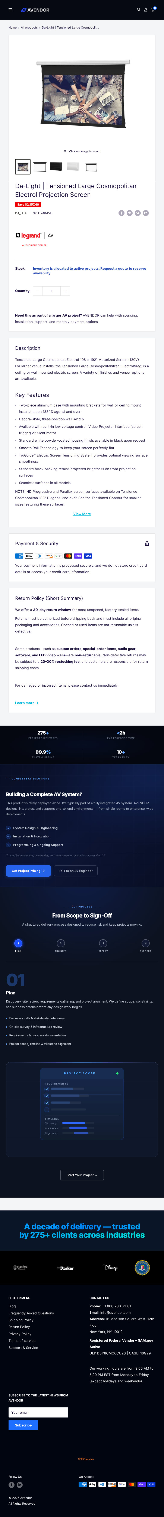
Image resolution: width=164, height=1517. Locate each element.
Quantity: (23, 291)
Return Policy (19, 1327)
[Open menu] (10, 9)
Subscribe (23, 1425)
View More (82, 514)
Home (13, 27)
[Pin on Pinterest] (130, 213)
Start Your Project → (82, 1175)
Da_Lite (21, 213)
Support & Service (23, 1348)
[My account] (145, 10)
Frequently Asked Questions (31, 1313)
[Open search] (139, 10)
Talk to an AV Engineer (76, 871)
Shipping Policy (21, 1320)
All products (29, 27)
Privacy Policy (20, 1334)
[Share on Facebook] (121, 213)
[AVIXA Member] (85, 1459)
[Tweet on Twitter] (138, 213)
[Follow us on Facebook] (12, 1485)
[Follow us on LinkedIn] (20, 1485)
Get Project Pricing (26, 871)
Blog (12, 1306)
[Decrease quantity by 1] (37, 291)
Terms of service (22, 1340)
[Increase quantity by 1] (65, 291)
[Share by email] (146, 213)
